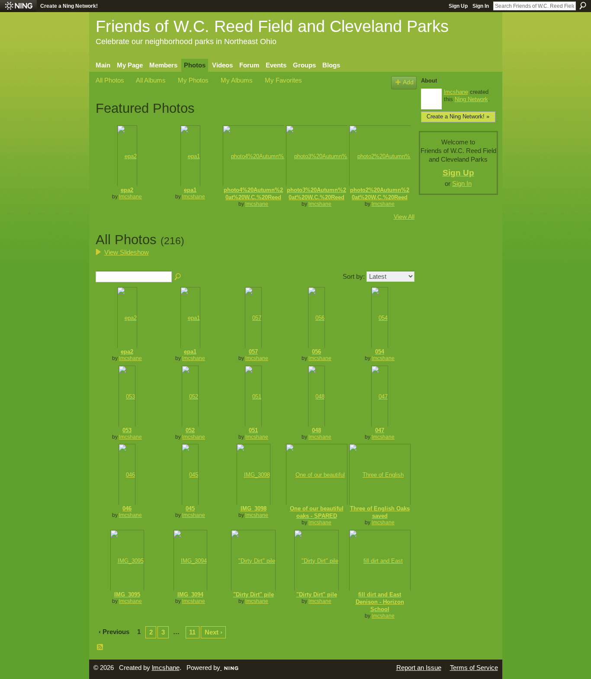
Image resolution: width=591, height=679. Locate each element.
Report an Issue (418, 667)
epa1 (190, 190)
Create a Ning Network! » (458, 116)
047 (379, 430)
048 (316, 430)
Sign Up (458, 6)
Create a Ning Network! (69, 6)
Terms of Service (474, 667)
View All (404, 216)
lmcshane (130, 197)
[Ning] (18, 6)
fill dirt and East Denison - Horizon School (380, 601)
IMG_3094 (190, 594)
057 (253, 351)
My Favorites (283, 80)
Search (582, 6)
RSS (100, 647)
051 (253, 430)
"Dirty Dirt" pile (253, 594)
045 (190, 508)
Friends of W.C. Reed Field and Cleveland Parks (272, 26)
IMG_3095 (127, 594)
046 (127, 508)
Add (408, 82)
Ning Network (471, 99)
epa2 (127, 190)
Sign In (480, 6)
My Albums (237, 80)
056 (316, 351)
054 (379, 351)
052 (190, 430)
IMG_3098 (254, 508)
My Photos (193, 80)
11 (192, 632)
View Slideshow (126, 252)
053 (127, 430)
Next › (213, 632)
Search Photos (178, 277)
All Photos (110, 80)
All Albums (151, 80)
